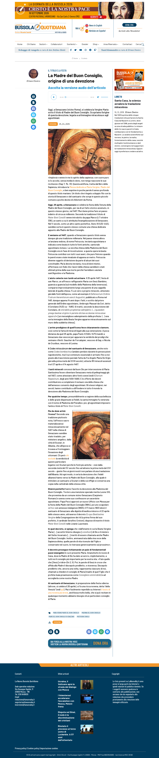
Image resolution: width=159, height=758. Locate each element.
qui (62, 589)
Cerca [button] (138, 44)
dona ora (129, 24)
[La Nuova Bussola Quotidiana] (41, 28)
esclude (52, 458)
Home (19, 44)
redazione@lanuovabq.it (25, 699)
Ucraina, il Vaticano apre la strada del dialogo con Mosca (67, 685)
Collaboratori (56, 44)
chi (67, 455)
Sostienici (71, 44)
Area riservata (110, 44)
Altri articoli (80, 665)
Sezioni (42, 44)
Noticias (97, 30)
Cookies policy (33, 748)
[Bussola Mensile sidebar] (129, 79)
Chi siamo (31, 44)
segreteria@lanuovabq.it (25, 702)
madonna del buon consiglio (91, 613)
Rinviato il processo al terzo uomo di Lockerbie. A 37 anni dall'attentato (67, 733)
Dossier (85, 44)
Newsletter (129, 31)
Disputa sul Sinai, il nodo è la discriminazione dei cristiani (67, 716)
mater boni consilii (83, 616)
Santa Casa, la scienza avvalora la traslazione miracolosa (128, 104)
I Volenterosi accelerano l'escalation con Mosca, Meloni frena (66, 701)
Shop (95, 44)
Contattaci (127, 44)
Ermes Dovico (33, 80)
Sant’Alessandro (109, 50)
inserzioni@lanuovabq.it (24, 704)
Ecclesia (84, 58)
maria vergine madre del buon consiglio (66, 613)
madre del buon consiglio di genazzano (61, 616)
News (95, 25)
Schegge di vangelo (28, 50)
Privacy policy (20, 748)
